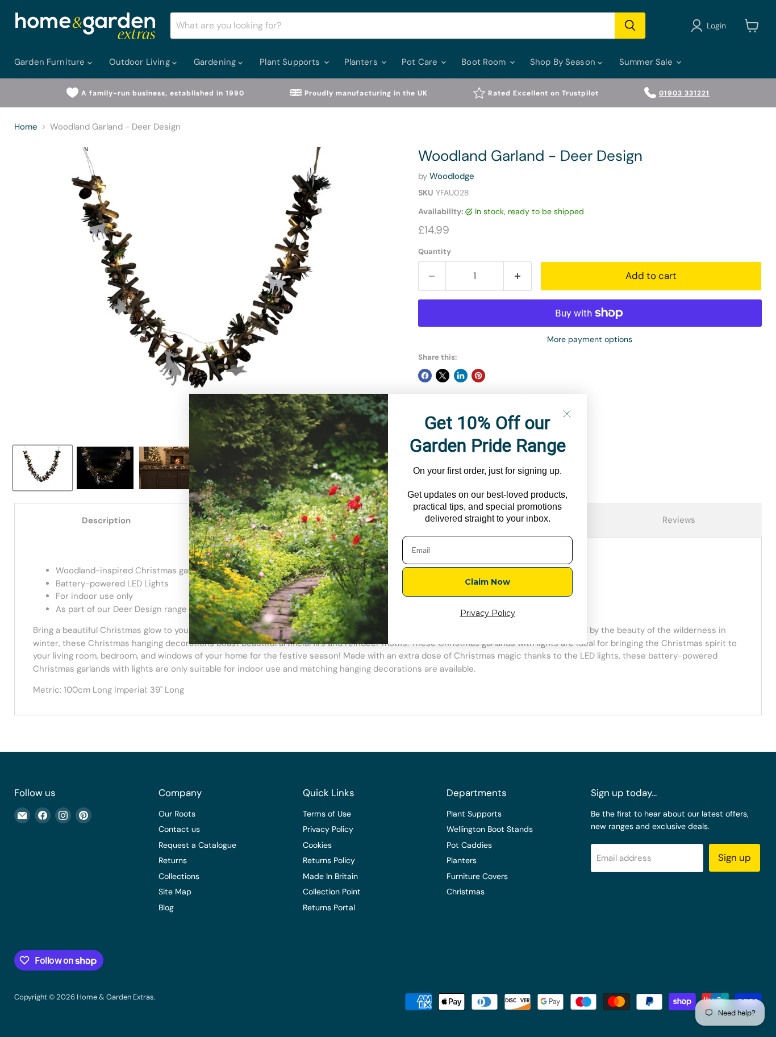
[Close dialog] (566, 413)
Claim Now (487, 582)
